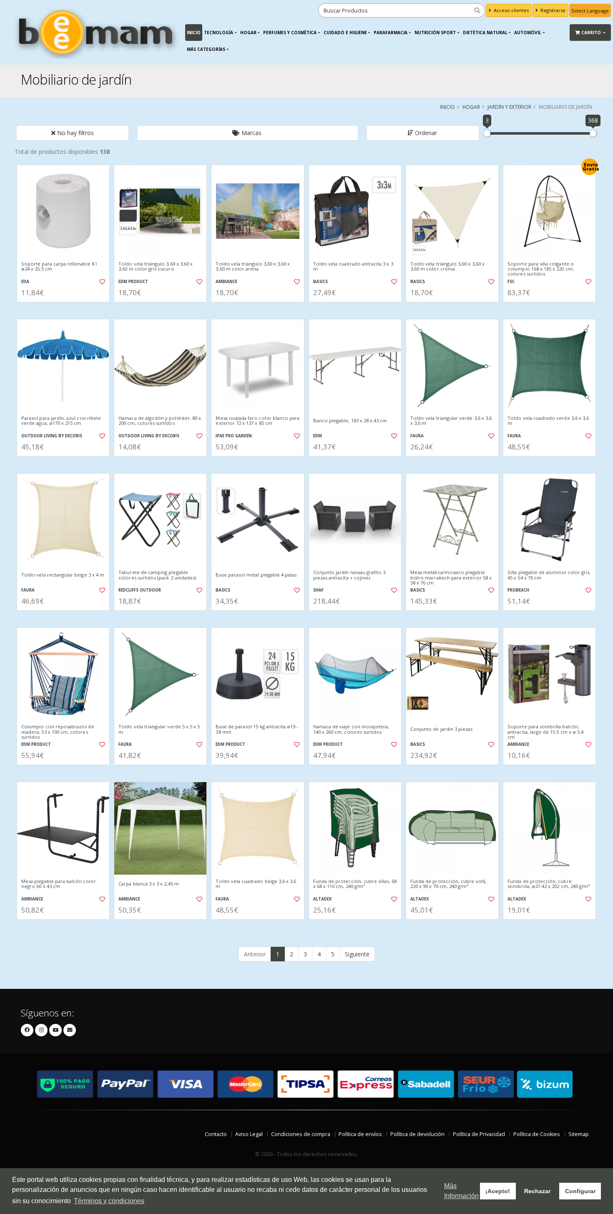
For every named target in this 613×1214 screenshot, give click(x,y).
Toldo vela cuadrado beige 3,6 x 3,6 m (256, 884)
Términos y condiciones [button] (109, 1200)
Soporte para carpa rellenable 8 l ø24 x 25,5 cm (59, 266)
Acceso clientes (510, 10)
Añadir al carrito (66, 309)
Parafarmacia (390, 32)
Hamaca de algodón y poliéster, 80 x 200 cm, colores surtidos (159, 421)
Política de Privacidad (479, 1134)
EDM (317, 436)
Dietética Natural (485, 32)
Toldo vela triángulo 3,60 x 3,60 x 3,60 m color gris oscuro (155, 266)
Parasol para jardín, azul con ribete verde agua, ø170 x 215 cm (61, 421)
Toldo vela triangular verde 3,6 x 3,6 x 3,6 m (451, 421)
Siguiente (357, 954)
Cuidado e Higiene (345, 32)
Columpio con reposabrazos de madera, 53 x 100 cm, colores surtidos (57, 732)
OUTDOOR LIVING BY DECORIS (51, 436)
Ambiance (226, 281)
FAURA (417, 436)
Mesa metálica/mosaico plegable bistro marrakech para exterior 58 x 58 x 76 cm (451, 577)
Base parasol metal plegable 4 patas (256, 574)
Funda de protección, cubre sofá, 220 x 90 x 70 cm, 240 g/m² (448, 884)
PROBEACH (518, 590)
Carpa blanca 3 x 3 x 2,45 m (148, 883)
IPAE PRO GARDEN (234, 436)
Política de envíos (360, 1134)
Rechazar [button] (537, 1191)
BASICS (320, 281)
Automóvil (527, 32)
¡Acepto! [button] (497, 1191)
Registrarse (552, 10)
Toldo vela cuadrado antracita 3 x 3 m (353, 266)
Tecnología (218, 32)
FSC (511, 281)
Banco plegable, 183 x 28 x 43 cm (350, 420)
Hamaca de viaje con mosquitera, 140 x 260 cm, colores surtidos (351, 729)
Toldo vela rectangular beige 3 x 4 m (62, 574)
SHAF (318, 590)
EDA (25, 281)
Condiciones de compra (300, 1134)
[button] (247, 132)
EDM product (133, 281)
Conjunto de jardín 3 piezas (441, 729)
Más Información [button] (461, 1190)
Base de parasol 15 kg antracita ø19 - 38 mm (257, 729)
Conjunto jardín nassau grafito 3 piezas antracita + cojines (349, 575)
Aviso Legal (249, 1134)
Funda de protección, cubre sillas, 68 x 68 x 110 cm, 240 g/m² (355, 884)
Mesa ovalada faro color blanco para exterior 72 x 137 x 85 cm (257, 421)
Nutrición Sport (435, 32)
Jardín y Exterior (509, 106)
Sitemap (578, 1134)
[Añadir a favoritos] (101, 281)
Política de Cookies (536, 1134)
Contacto (216, 1134)
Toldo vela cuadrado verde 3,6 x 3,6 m (548, 421)
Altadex (322, 899)
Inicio (194, 32)
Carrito (591, 32)
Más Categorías (206, 49)
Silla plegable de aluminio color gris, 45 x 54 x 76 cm (548, 575)
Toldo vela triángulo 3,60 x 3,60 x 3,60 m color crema (447, 266)
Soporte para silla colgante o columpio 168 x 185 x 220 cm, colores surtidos (540, 269)
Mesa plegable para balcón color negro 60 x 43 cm (58, 884)
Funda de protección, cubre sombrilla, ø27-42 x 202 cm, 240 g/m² (548, 884)
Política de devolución (417, 1134)
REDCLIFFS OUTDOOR (139, 590)
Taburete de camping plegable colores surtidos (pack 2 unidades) (157, 575)
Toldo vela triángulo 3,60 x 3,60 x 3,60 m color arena (253, 266)
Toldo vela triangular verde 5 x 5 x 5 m (159, 729)
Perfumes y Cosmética (290, 32)
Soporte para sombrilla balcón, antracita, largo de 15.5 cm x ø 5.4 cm (545, 732)
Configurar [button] (580, 1191)
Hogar (248, 32)
